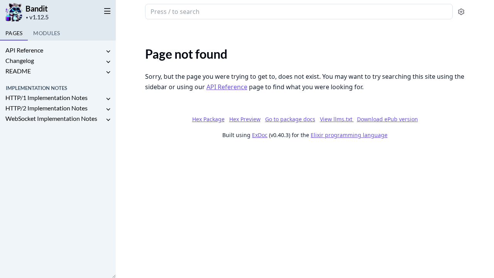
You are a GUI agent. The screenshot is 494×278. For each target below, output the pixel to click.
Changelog (19, 60)
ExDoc (259, 135)
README (18, 71)
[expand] (108, 51)
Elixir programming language (349, 135)
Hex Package (208, 119)
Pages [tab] (13, 33)
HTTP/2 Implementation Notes (46, 108)
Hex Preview (245, 119)
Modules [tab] (46, 33)
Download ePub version (387, 119)
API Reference (24, 50)
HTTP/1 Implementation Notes (46, 97)
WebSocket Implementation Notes (51, 118)
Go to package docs (290, 119)
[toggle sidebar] (106, 11)
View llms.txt (337, 119)
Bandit (36, 8)
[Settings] (461, 11)
